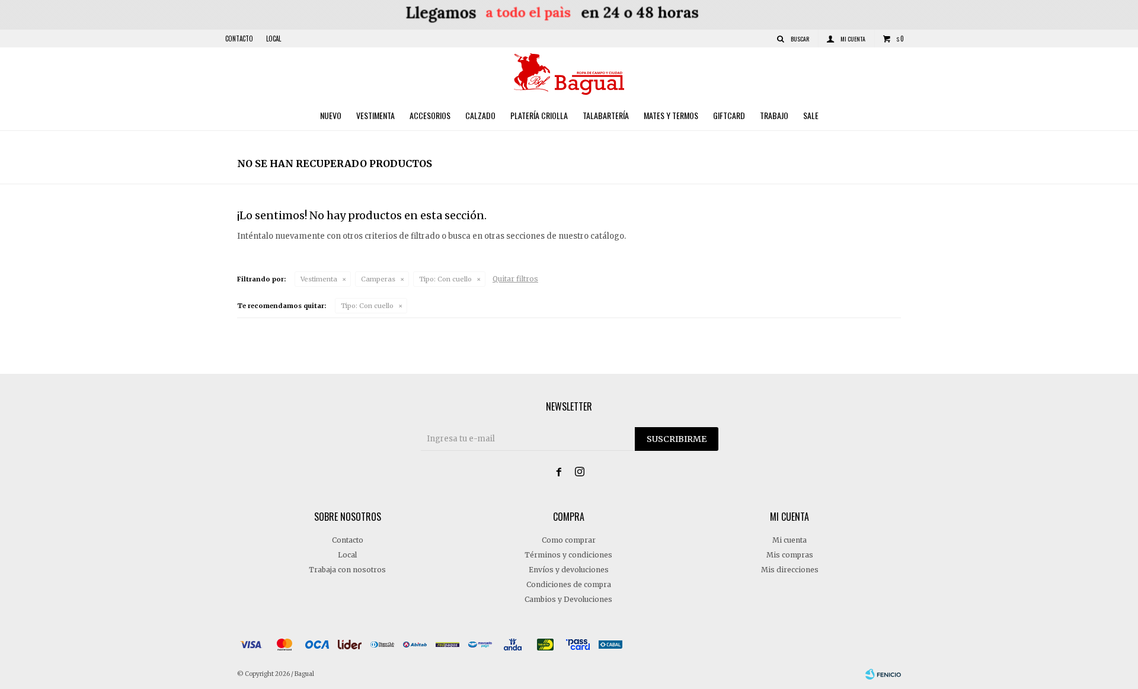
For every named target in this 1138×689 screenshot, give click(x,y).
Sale (811, 115)
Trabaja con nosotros (347, 569)
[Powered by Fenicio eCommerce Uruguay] (883, 674)
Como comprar (569, 540)
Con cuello (445, 279)
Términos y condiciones (568, 554)
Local (273, 38)
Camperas (378, 279)
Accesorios (430, 115)
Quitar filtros (515, 278)
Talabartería (606, 115)
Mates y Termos (671, 115)
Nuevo (330, 115)
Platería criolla (539, 115)
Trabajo (774, 115)
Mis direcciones (790, 569)
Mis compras (789, 554)
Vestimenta (375, 115)
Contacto (239, 38)
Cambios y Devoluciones (568, 599)
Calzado (480, 115)
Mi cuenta (789, 540)
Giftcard (729, 115)
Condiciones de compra (568, 584)
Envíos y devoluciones (569, 569)
